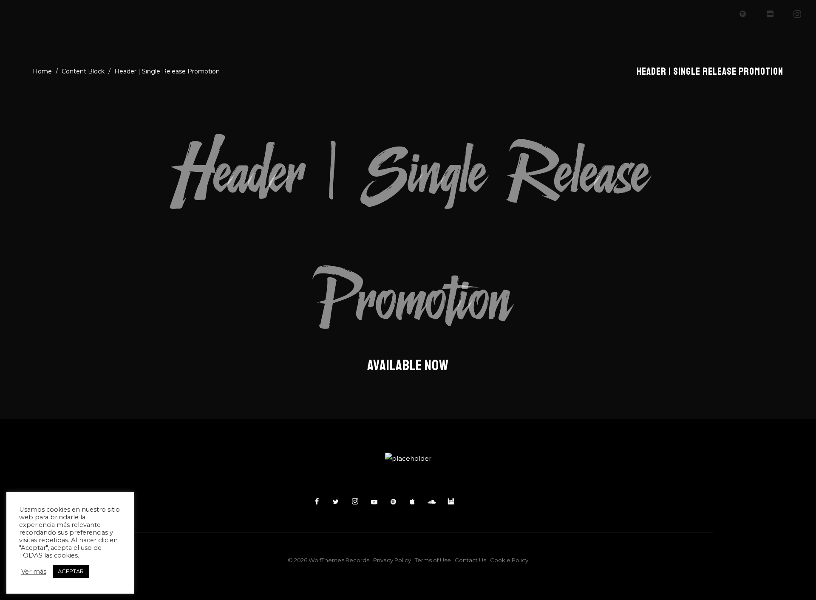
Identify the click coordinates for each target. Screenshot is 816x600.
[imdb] (770, 14)
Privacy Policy (392, 560)
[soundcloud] (431, 502)
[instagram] (797, 14)
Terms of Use (433, 560)
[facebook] (316, 502)
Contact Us (470, 560)
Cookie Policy (509, 560)
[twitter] (335, 502)
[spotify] (743, 14)
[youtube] (374, 505)
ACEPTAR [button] (71, 571)
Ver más (33, 571)
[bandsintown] (450, 502)
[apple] (412, 502)
